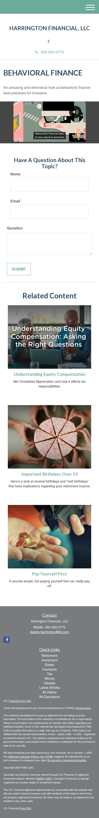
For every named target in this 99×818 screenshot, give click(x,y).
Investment (49, 660)
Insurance (49, 669)
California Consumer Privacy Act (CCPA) (30, 756)
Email (15, 201)
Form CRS (25, 808)
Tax (49, 673)
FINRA (39, 778)
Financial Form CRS (20, 701)
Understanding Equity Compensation (49, 374)
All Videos (49, 692)
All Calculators (49, 696)
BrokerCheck (83, 708)
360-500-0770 (52, 52)
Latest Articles (49, 687)
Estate (49, 664)
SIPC (49, 778)
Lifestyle (49, 683)
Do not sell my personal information (66, 760)
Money (50, 678)
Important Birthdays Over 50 (49, 474)
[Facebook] (48, 41)
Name (15, 174)
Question (15, 228)
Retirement (49, 655)
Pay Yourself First (49, 573)
